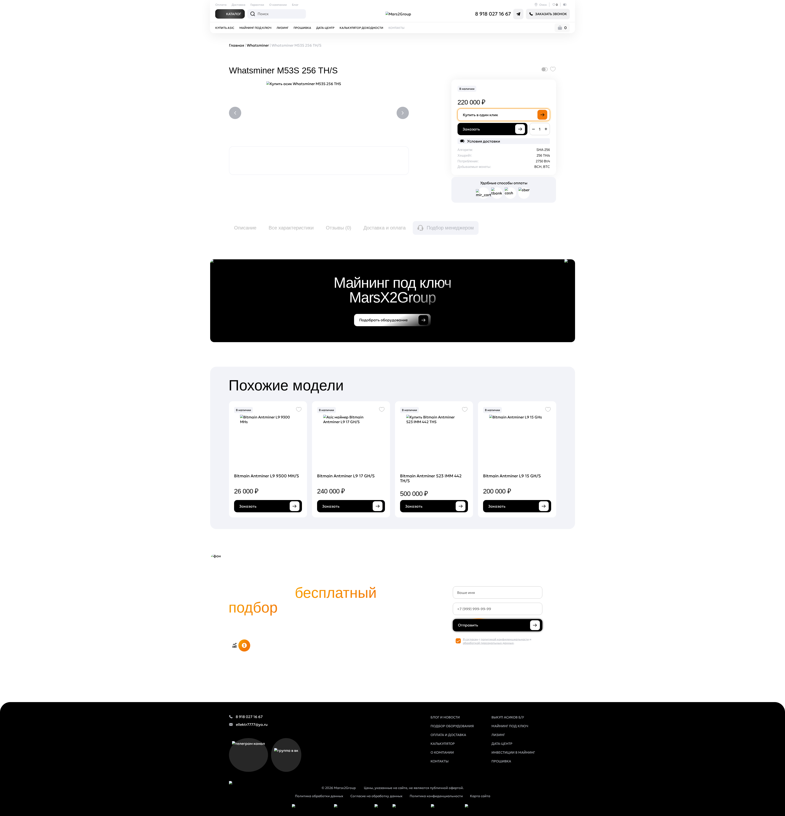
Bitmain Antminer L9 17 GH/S (346, 476)
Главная (236, 45)
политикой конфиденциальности (505, 639)
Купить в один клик (480, 114)
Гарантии (257, 5)
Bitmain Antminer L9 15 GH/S (512, 476)
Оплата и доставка (448, 735)
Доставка (238, 5)
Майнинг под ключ (255, 28)
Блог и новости (445, 717)
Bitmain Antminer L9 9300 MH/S (266, 476)
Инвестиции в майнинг (513, 752)
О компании (278, 5)
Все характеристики (291, 227)
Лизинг (282, 28)
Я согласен (470, 639)
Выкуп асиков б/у (507, 717)
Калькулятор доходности (361, 28)
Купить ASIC (224, 28)
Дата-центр (325, 28)
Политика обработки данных (319, 796)
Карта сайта (480, 796)
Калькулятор (443, 744)
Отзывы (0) (338, 227)
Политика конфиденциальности (436, 796)
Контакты (396, 28)
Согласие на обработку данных (376, 796)
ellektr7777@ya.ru (252, 724)
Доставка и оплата (384, 227)
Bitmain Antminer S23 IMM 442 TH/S (431, 478)
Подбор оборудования (452, 726)
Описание (245, 227)
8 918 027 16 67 (493, 14)
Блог (295, 5)
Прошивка (302, 28)
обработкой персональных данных (488, 643)
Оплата (221, 5)
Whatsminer (258, 45)
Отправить (468, 625)
